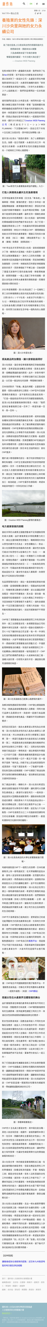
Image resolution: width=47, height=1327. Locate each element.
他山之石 (15, 13)
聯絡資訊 (6, 1313)
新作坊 (10, 4)
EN (31, 4)
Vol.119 (5, 13)
